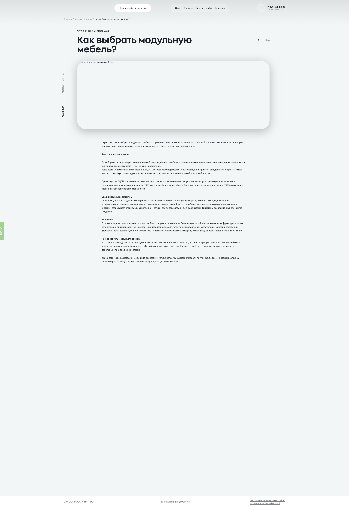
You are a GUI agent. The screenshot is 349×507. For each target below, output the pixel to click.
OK (63, 79)
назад (267, 40)
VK (63, 74)
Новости (87, 19)
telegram (63, 88)
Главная (68, 19)
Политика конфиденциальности (174, 502)
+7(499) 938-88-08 (275, 7)
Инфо (78, 19)
